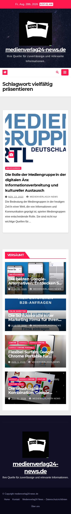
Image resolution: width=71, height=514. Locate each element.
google (23, 343)
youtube (41, 379)
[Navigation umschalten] (65, 72)
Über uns (35, 506)
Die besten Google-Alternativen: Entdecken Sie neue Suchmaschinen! (35, 283)
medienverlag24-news (43, 197)
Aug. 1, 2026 (18, 362)
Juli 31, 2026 (18, 398)
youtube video (16, 384)
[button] (57, 72)
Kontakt (16, 499)
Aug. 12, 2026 (19, 325)
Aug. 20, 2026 (19, 289)
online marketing (17, 311)
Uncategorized (13, 168)
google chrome (37, 343)
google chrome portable (21, 348)
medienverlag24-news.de (35, 50)
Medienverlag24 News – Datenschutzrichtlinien (44, 499)
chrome (13, 343)
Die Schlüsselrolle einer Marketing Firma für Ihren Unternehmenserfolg (33, 319)
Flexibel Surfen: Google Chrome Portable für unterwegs (30, 356)
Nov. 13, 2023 (15, 197)
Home (7, 499)
